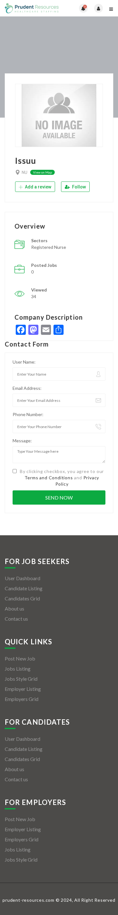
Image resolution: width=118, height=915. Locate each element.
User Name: (24, 362)
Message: (22, 440)
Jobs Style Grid (21, 679)
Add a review (37, 186)
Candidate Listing (23, 588)
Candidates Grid (22, 598)
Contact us (16, 619)
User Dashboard (22, 578)
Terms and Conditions (49, 477)
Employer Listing (23, 689)
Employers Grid (21, 699)
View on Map (42, 172)
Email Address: (27, 388)
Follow (78, 186)
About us (14, 608)
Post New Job (20, 658)
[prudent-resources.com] (32, 8)
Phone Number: (28, 414)
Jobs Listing (18, 669)
